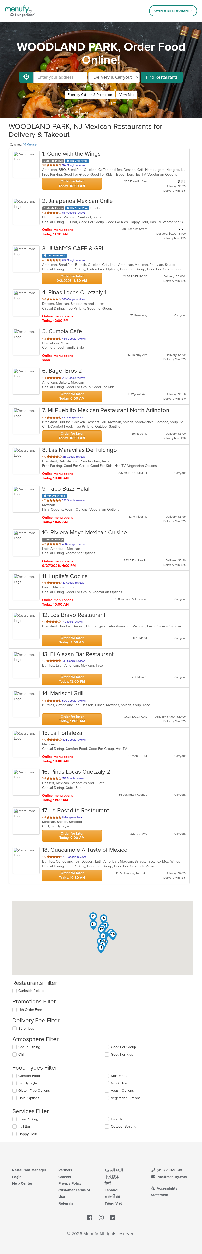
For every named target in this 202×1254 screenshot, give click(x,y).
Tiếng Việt (113, 1203)
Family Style (27, 1083)
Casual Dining (29, 1047)
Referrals (65, 1203)
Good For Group (123, 1047)
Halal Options (28, 1098)
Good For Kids (122, 1054)
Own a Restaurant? (173, 11)
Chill (21, 1054)
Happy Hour (27, 1134)
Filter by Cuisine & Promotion (90, 95)
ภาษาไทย (112, 1196)
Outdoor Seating (123, 1126)
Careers (64, 1177)
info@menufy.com (171, 1177)
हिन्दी (108, 1183)
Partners (65, 1170)
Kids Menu (119, 1076)
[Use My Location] (26, 77)
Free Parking (28, 1119)
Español (111, 1190)
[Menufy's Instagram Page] (101, 1217)
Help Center (22, 1183)
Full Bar (24, 1126)
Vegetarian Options (126, 1098)
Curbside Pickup (31, 991)
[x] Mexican (30, 144)
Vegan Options (122, 1091)
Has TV (116, 1119)
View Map (126, 95)
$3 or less (26, 1028)
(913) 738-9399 (169, 1170)
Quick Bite (119, 1083)
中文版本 (112, 1177)
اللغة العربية (114, 1170)
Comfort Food (29, 1076)
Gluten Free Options (34, 1091)
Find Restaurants (162, 77)
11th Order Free (30, 1010)
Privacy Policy (70, 1183)
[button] (101, 949)
